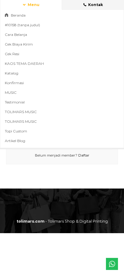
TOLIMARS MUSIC (21, 111)
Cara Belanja (16, 34)
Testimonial (15, 102)
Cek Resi (12, 54)
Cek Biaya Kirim (19, 44)
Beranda (18, 15)
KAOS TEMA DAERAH (24, 63)
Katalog (11, 73)
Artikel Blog (15, 140)
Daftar (83, 155)
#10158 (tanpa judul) (22, 25)
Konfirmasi (14, 83)
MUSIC (11, 92)
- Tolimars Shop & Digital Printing (62, 221)
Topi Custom (16, 131)
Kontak (95, 4)
